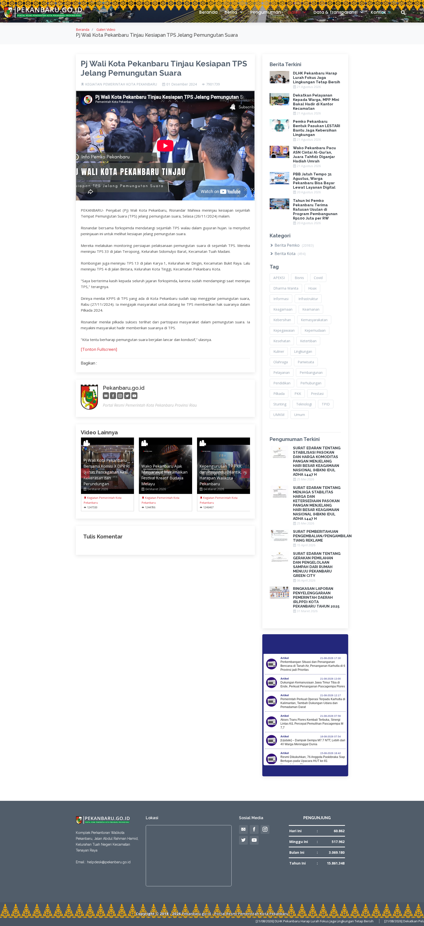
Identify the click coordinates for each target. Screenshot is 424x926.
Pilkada (279, 393)
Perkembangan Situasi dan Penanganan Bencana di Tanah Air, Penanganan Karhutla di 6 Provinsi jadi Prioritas (312, 665)
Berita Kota (290, 253)
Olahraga (280, 362)
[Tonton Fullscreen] (99, 349)
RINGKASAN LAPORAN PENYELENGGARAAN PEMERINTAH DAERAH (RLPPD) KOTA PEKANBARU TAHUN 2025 (316, 597)
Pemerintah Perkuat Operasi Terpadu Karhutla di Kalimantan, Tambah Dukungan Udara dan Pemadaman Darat (312, 703)
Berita (231, 12)
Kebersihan (282, 319)
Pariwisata (306, 362)
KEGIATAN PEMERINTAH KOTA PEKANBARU (121, 84)
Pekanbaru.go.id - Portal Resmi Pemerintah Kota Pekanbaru (235, 913)
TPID (326, 404)
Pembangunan (311, 372)
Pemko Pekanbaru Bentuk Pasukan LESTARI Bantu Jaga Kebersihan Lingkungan (316, 128)
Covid (318, 277)
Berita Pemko (294, 245)
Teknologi (304, 404)
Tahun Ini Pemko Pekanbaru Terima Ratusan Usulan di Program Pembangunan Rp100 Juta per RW (315, 209)
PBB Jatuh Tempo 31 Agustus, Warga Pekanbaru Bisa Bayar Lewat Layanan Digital (314, 181)
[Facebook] (113, 395)
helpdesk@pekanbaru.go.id (109, 862)
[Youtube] (134, 395)
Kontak (378, 12)
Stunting (279, 404)
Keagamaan (282, 309)
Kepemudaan (315, 330)
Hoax (312, 288)
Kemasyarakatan (314, 319)
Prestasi (317, 393)
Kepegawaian (284, 330)
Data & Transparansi (336, 12)
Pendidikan (282, 383)
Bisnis (299, 277)
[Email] (106, 395)
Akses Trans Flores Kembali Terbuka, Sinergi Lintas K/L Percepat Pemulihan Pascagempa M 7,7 (311, 723)
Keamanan (310, 309)
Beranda (208, 12)
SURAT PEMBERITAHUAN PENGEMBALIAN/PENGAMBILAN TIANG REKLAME (322, 536)
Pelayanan (281, 372)
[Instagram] (120, 395)
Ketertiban (308, 341)
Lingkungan (303, 351)
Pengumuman (265, 12)
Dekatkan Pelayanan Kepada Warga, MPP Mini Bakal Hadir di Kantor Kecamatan (316, 102)
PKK (297, 393)
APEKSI (279, 277)
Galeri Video (105, 29)
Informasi (281, 298)
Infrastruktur (308, 298)
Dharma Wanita (285, 288)
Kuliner (278, 351)
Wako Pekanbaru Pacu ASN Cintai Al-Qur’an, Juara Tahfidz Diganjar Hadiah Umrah (314, 154)
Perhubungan (310, 383)
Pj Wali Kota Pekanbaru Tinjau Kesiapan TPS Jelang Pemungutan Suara (164, 68)
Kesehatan (281, 341)
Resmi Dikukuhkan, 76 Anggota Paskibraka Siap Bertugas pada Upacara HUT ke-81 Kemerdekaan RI (312, 761)
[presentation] (85, 473)
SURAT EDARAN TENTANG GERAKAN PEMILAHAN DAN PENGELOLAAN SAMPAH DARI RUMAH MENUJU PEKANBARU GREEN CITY (317, 564)
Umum (299, 414)
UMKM (278, 414)
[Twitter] (127, 395)
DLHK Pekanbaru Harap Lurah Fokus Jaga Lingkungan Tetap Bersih (316, 77)
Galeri (294, 12)
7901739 (213, 84)
